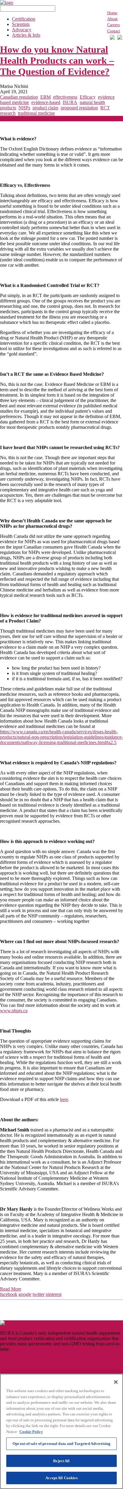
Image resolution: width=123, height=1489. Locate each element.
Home (112, 13)
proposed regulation (79, 107)
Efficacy (88, 97)
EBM (45, 97)
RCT (105, 107)
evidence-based (45, 102)
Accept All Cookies (61, 1478)
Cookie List (23, 1364)
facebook (8, 1294)
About (112, 19)
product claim (45, 107)
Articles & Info (26, 35)
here (64, 1099)
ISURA (70, 102)
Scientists (21, 24)
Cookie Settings (27, 1369)
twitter (38, 1294)
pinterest (53, 1294)
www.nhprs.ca (13, 1010)
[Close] (115, 1382)
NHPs (24, 107)
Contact (113, 31)
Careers (113, 25)
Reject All (61, 1461)
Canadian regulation (19, 97)
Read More (10, 1288)
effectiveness (65, 97)
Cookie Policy (31, 1431)
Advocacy (21, 29)
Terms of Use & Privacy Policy (41, 1359)
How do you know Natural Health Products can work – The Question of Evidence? (57, 60)
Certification (23, 18)
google (25, 1294)
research (8, 113)
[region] (61, 1431)
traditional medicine (36, 113)
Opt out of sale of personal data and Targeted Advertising (61, 1443)
